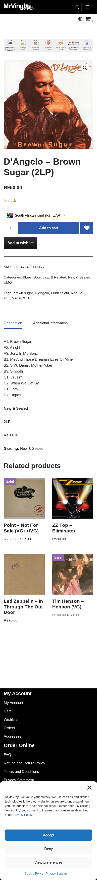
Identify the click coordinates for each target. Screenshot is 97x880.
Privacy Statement (58, 873)
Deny (48, 849)
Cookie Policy (34, 873)
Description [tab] (13, 323)
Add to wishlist (20, 243)
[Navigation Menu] (87, 7)
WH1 (27, 298)
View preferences (48, 862)
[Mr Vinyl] (19, 6)
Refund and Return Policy (24, 763)
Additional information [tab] (50, 323)
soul (7, 298)
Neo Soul (78, 293)
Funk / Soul (60, 293)
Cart (7, 711)
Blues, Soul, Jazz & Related (44, 277)
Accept (48, 835)
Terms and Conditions (21, 771)
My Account (13, 703)
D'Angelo (42, 293)
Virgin (16, 298)
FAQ (7, 755)
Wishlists (11, 719)
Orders (9, 728)
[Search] (77, 7)
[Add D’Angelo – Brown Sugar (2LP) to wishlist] (86, 228)
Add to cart (48, 228)
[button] (89, 787)
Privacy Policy (22, 815)
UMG (8, 282)
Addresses (12, 736)
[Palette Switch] (80, 19)
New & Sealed (79, 277)
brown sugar (23, 293)
